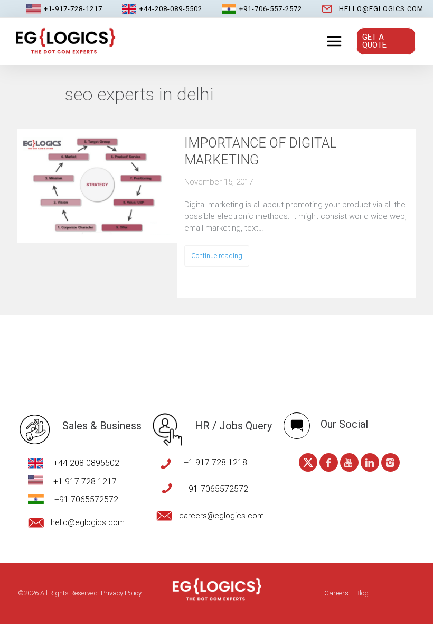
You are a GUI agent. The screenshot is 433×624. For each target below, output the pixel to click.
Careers (336, 593)
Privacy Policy (121, 593)
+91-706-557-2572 (270, 9)
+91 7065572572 (86, 499)
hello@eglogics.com (381, 9)
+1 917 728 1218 (215, 462)
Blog (362, 593)
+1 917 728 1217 (85, 481)
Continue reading (216, 256)
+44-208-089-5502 (170, 9)
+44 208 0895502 (86, 463)
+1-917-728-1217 (73, 9)
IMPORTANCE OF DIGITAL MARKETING (260, 151)
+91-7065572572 (216, 489)
